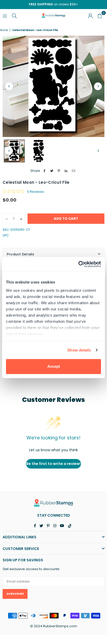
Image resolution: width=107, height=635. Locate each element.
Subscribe (15, 594)
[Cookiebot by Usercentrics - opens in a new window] (78, 264)
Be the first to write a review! (53, 463)
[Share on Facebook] (44, 171)
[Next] (98, 86)
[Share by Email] (74, 171)
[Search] (14, 15)
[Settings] (90, 15)
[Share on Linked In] (66, 171)
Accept (53, 366)
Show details (79, 350)
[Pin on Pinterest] (59, 171)
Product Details (20, 254)
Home (4, 30)
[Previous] (9, 86)
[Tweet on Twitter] (52, 171)
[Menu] (5, 15)
